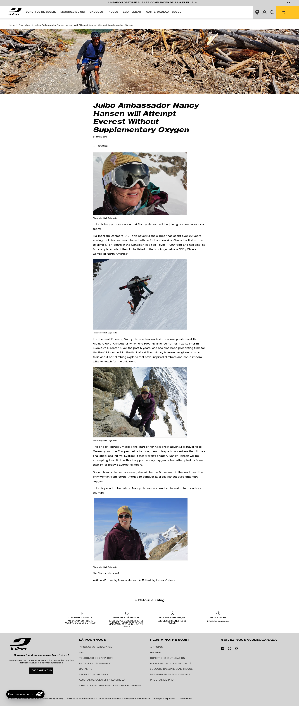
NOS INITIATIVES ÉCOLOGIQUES (170, 675)
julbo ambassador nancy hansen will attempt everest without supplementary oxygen (84, 25)
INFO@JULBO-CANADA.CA (95, 647)
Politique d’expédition (164, 699)
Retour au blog (151, 600)
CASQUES (96, 12)
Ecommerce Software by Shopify (47, 699)
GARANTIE (85, 669)
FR (288, 3)
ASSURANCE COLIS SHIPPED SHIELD (102, 680)
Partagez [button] (102, 146)
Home (11, 25)
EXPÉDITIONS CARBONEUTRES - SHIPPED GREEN (110, 686)
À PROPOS (156, 647)
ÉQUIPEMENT (132, 12)
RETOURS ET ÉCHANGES (94, 664)
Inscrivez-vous (41, 670)
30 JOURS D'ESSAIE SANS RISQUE (171, 669)
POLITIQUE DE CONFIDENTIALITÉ (171, 664)
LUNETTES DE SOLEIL (41, 12)
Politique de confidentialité (137, 699)
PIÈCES (113, 12)
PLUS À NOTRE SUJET (169, 640)
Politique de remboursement (81, 699)
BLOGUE (155, 653)
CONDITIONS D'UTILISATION (167, 658)
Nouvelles (24, 25)
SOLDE (176, 12)
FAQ (81, 653)
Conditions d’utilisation (109, 699)
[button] (41, 12)
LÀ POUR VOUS (92, 640)
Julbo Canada (23, 699)
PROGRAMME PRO (162, 680)
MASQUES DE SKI (72, 12)
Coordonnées (185, 699)
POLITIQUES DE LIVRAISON (96, 658)
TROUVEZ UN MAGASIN (94, 675)
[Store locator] (257, 12)
